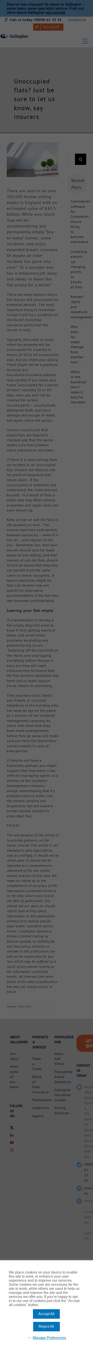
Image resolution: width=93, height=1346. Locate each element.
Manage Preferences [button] (49, 1338)
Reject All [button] (46, 1326)
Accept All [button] (46, 1314)
